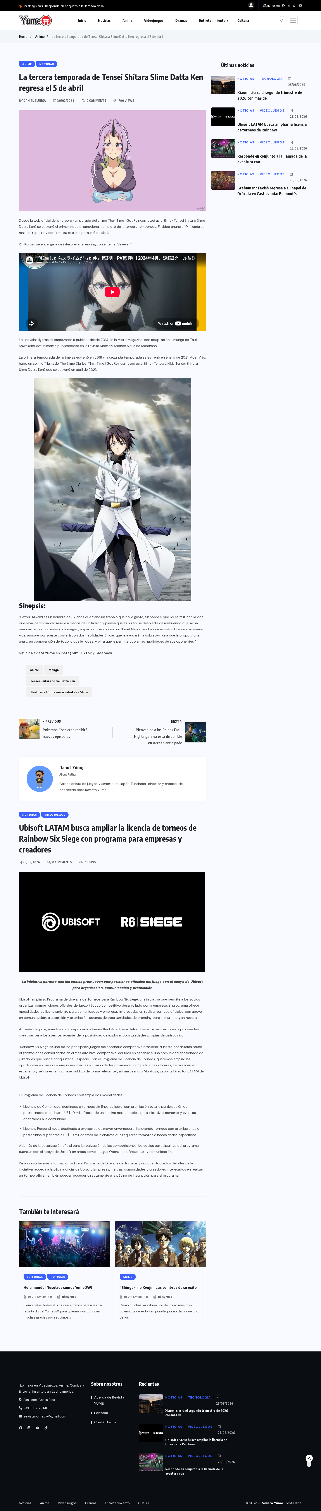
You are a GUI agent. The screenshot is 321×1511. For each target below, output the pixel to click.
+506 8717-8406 (36, 1408)
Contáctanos (105, 1422)
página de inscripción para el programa (147, 1175)
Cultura (243, 20)
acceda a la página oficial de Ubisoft (63, 1169)
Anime (127, 20)
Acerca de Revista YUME (109, 1400)
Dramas (181, 20)
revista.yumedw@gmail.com (44, 1416)
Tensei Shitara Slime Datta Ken (52, 681)
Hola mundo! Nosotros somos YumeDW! (58, 1287)
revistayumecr (40, 1297)
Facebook (103, 653)
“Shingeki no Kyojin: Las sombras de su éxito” (159, 1287)
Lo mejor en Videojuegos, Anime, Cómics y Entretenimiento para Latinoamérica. (51, 1388)
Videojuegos (154, 20)
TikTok (86, 653)
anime (34, 670)
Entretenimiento (212, 20)
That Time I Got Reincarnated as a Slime (59, 692)
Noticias (104, 20)
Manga (54, 670)
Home (23, 36)
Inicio (82, 20)
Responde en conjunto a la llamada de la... (75, 6)
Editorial (101, 1413)
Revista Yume (43, 653)
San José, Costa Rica (38, 1400)
